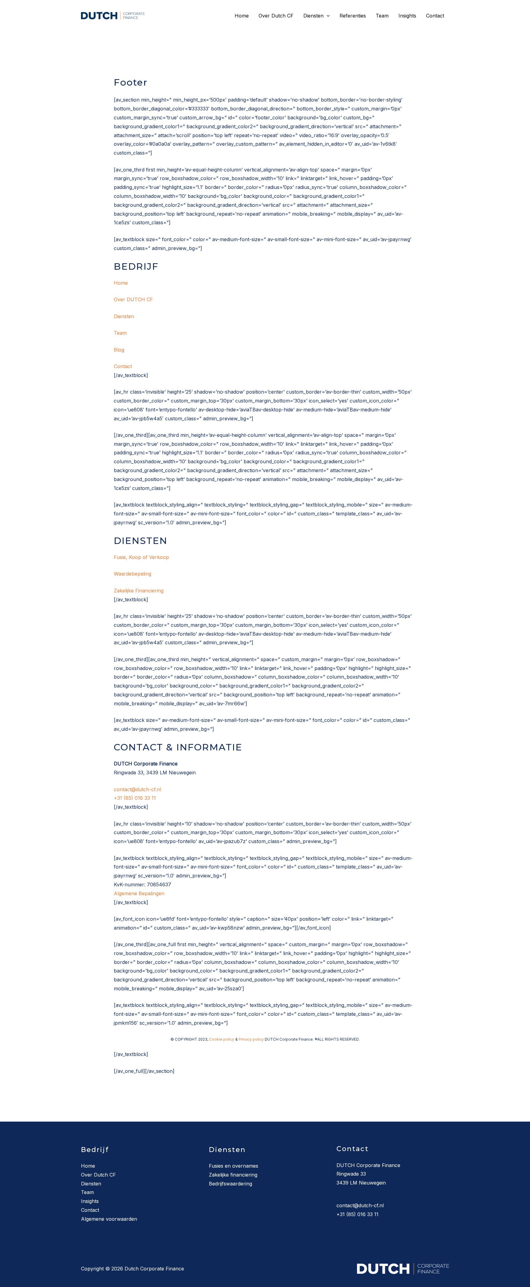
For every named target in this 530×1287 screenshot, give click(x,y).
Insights (407, 16)
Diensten (313, 16)
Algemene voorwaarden (109, 1219)
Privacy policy (251, 1039)
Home (242, 16)
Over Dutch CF (276, 16)
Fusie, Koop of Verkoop (141, 557)
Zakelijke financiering (233, 1175)
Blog (119, 350)
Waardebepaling (132, 574)
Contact (435, 16)
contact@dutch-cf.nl (137, 789)
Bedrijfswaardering (230, 1184)
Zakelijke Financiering (138, 591)
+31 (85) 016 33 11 (135, 798)
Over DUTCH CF (133, 299)
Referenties (353, 16)
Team (382, 16)
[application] (327, 16)
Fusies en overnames (233, 1166)
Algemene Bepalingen (139, 893)
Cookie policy (221, 1039)
